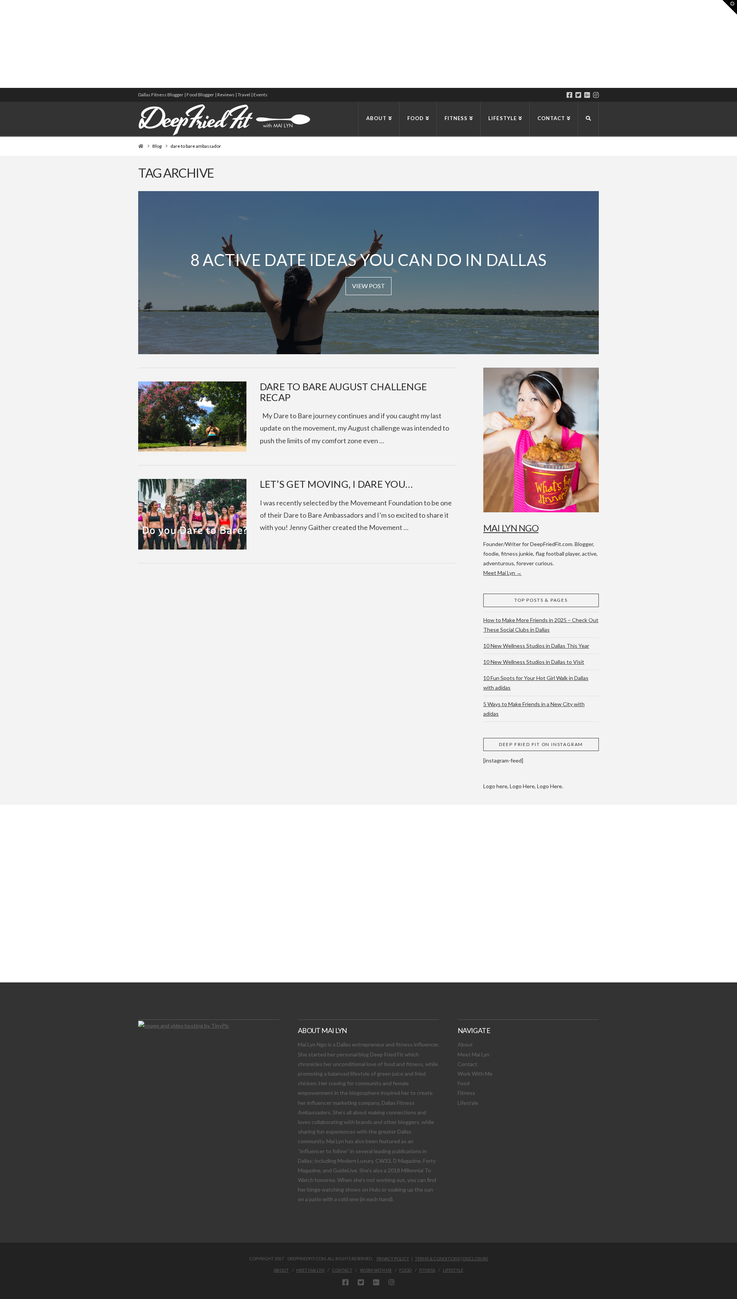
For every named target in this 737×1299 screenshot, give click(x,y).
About (465, 1044)
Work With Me (475, 1073)
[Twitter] (578, 95)
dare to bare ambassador (195, 146)
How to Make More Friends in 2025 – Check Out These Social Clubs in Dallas (540, 625)
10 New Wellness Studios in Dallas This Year (536, 645)
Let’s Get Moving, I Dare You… (336, 484)
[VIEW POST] (192, 416)
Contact (468, 1064)
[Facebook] (569, 95)
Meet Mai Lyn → (502, 572)
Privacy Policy (393, 1258)
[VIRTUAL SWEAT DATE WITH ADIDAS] (2, 44)
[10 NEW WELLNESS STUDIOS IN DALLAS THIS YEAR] (1, 44)
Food (463, 1083)
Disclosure (475, 1258)
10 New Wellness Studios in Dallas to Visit (533, 662)
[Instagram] (596, 95)
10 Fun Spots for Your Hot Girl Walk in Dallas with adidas (535, 683)
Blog (157, 146)
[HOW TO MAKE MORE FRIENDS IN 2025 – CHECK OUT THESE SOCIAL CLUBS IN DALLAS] (0, 44)
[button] (729, 7)
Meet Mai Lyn (473, 1054)
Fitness (466, 1092)
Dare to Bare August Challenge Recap (343, 392)
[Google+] (587, 95)
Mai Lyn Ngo (511, 527)
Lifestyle (468, 1102)
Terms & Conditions (437, 1258)
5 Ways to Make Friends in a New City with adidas (534, 709)
